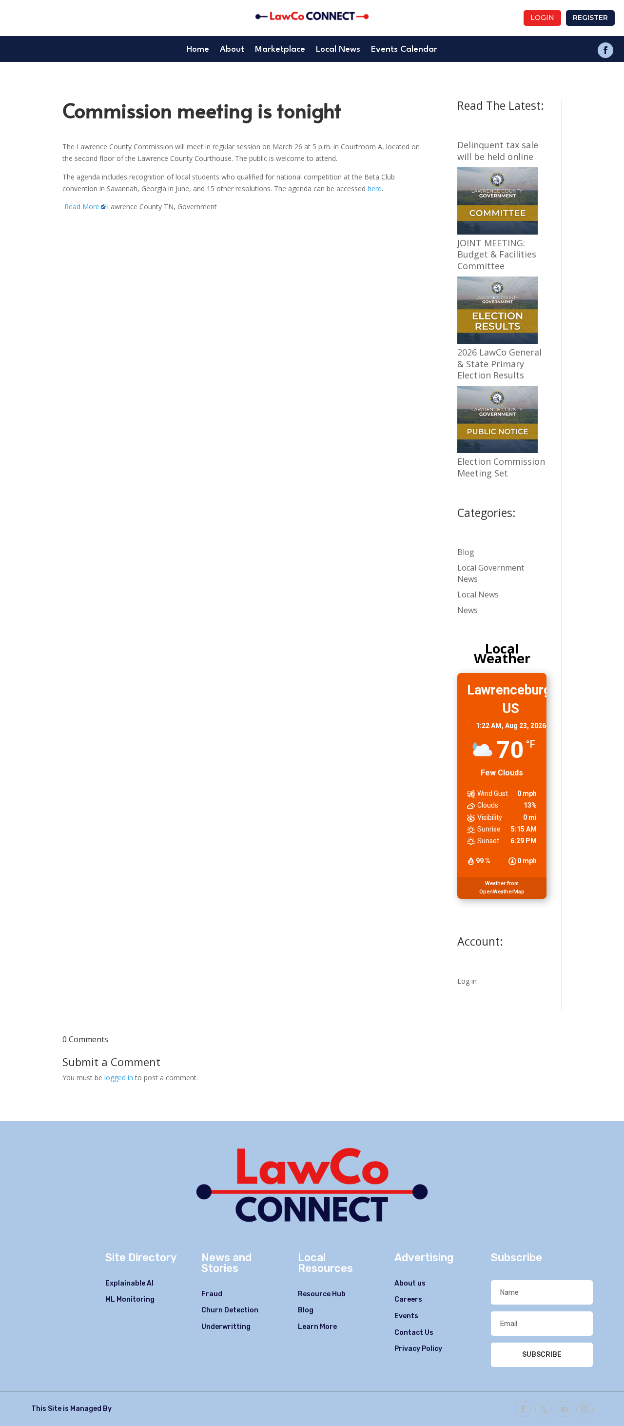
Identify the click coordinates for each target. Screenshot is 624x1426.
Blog (465, 552)
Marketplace (280, 50)
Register (590, 17)
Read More (81, 206)
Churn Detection (229, 1310)
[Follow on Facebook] (605, 50)
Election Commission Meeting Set (501, 467)
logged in (118, 1077)
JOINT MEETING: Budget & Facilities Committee (496, 254)
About (232, 50)
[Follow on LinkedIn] (564, 1409)
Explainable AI (129, 1283)
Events (406, 1316)
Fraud (211, 1294)
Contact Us (413, 1332)
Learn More (317, 1327)
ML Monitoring (130, 1299)
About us (410, 1283)
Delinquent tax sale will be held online (497, 150)
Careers (408, 1299)
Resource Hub (322, 1294)
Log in (467, 981)
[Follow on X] (543, 1409)
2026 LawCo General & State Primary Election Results (499, 363)
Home (198, 50)
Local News (338, 50)
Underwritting (226, 1327)
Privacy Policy (418, 1349)
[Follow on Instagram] (584, 1409)
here (375, 188)
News (467, 610)
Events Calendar (404, 50)
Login (542, 17)
